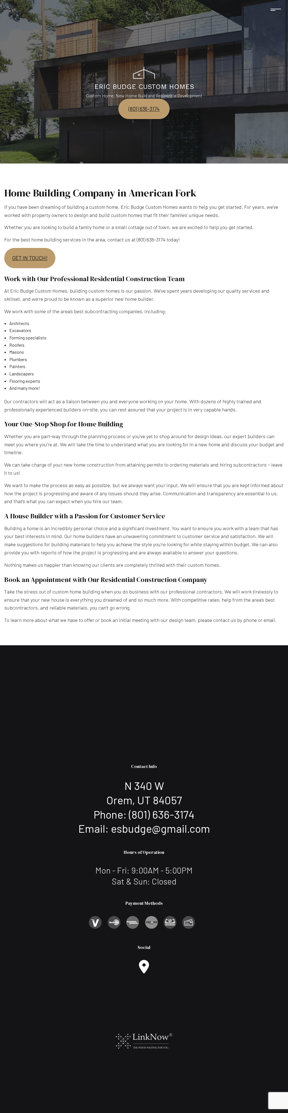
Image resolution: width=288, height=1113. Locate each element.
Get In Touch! (30, 258)
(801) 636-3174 (144, 109)
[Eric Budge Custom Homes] (144, 72)
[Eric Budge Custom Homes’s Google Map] (144, 970)
